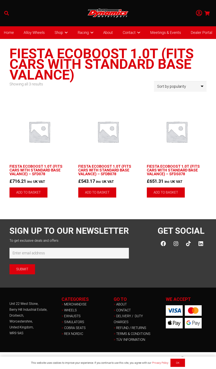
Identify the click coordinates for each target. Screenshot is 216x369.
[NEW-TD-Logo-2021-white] (108, 13)
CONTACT (123, 310)
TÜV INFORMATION (130, 340)
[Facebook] (163, 243)
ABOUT (121, 304)
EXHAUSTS (72, 316)
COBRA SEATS (75, 328)
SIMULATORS (74, 322)
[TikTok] (188, 243)
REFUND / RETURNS (131, 328)
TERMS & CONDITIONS (133, 334)
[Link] (199, 13)
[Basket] (207, 13)
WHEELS (70, 310)
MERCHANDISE (75, 304)
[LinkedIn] (201, 243)
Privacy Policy (160, 362)
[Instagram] (176, 243)
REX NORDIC (74, 334)
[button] (6, 13)
